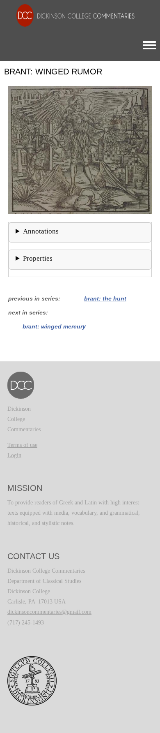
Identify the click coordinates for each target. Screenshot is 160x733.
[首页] (71, 15)
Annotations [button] (41, 231)
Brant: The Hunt (105, 298)
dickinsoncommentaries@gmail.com (49, 612)
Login (14, 455)
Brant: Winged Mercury (54, 326)
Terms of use (22, 445)
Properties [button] (38, 258)
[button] (80, 149)
